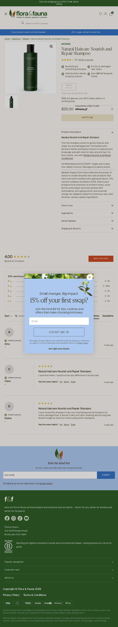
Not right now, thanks (59, 348)
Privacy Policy (82, 343)
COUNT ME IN (59, 332)
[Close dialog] (89, 277)
